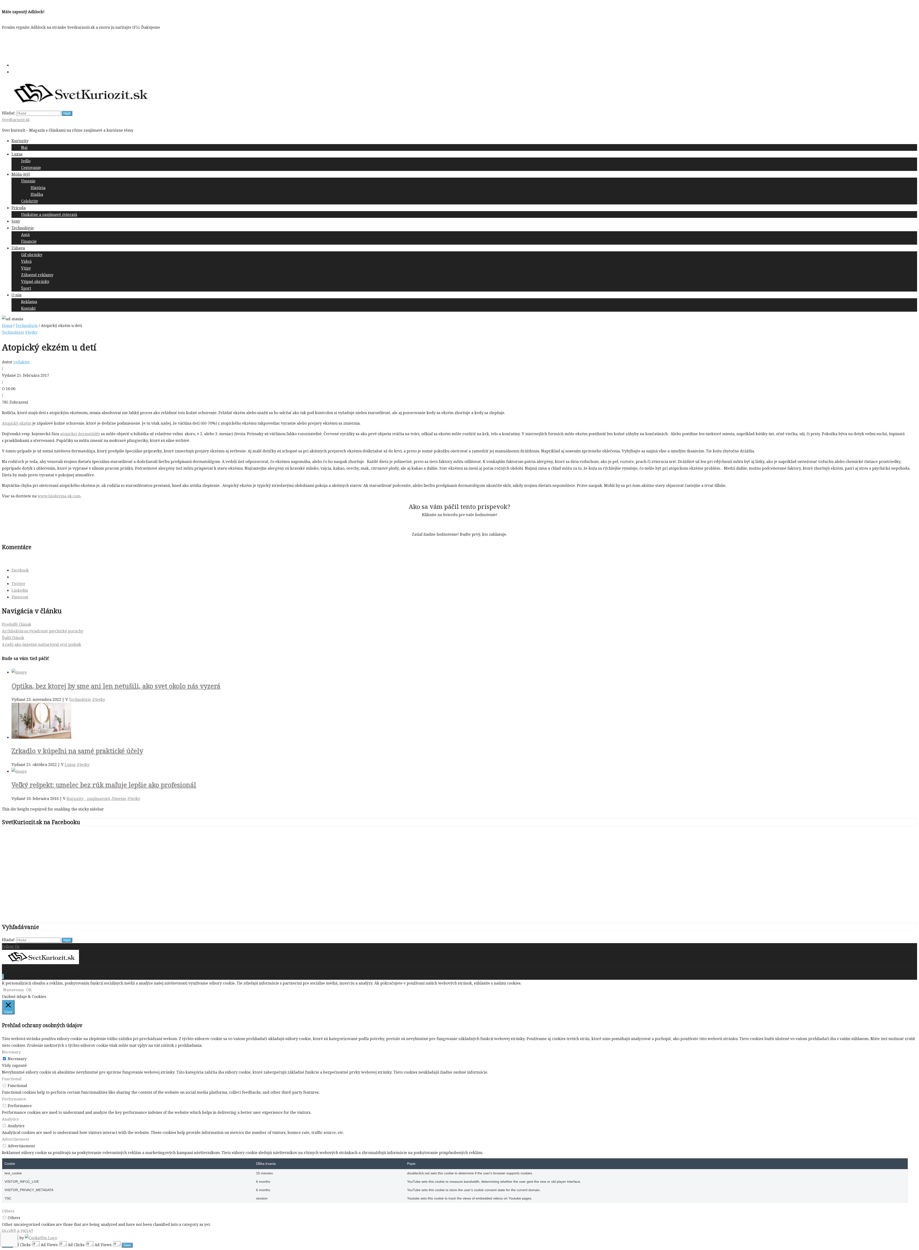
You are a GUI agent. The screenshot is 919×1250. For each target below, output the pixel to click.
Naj (24, 147)
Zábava (18, 248)
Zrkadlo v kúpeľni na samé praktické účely (77, 750)
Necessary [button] (11, 1052)
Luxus (16, 154)
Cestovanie (31, 167)
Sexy (15, 221)
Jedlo (25, 160)
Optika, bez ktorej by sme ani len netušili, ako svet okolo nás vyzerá (115, 685)
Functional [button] (11, 1078)
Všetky (31, 332)
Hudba (37, 194)
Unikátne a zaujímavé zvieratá (49, 214)
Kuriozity (19, 140)
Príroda (18, 207)
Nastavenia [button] (13, 989)
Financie (29, 241)
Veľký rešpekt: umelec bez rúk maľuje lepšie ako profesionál (103, 784)
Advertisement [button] (15, 1139)
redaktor (21, 362)
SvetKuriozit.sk (16, 119)
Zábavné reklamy (37, 274)
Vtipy (26, 268)
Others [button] (8, 1211)
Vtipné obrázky (35, 281)
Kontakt (28, 308)
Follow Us (10, 946)
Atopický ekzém (16, 423)
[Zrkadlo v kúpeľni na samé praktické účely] (41, 737)
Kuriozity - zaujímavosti (88, 798)
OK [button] (29, 989)
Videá (26, 261)
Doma (7, 325)
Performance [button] (14, 1099)
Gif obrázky (31, 254)
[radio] (443, 524)
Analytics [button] (10, 1119)
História (38, 187)
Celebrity (29, 201)
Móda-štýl (20, 174)
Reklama (29, 301)
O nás (16, 295)
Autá (25, 234)
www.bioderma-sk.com (59, 496)
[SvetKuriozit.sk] (40, 962)
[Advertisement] (89, 45)
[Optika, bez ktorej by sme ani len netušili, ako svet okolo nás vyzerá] (19, 672)
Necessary (17, 1058)
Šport (26, 288)
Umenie (28, 181)
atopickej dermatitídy (80, 433)
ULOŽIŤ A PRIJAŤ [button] (17, 1231)
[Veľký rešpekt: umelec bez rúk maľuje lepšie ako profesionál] (19, 771)
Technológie (22, 228)
